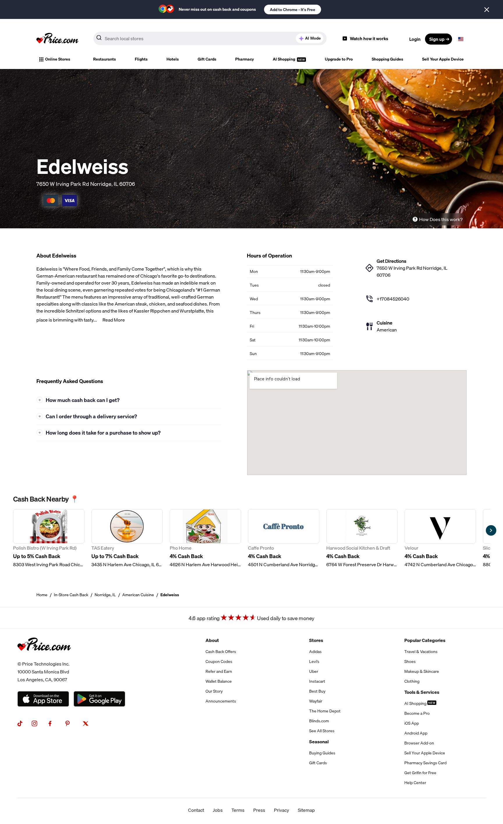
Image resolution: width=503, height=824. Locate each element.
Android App (415, 733)
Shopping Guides (387, 59)
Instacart (317, 681)
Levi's (314, 661)
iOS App (411, 723)
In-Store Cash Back (71, 594)
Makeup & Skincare (421, 671)
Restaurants (104, 59)
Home (41, 594)
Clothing (411, 681)
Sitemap (306, 810)
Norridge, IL (105, 594)
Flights (141, 59)
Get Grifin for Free (420, 773)
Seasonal (319, 741)
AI (313, 38)
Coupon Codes (219, 661)
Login (415, 39)
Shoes (410, 661)
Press (259, 810)
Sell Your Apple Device (443, 59)
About (212, 640)
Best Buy (317, 691)
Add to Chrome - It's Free (292, 9)
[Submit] (99, 39)
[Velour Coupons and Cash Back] (440, 538)
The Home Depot (325, 711)
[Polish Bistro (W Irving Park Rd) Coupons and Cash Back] (48, 538)
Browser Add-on (419, 743)
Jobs (218, 810)
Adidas (315, 651)
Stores (316, 640)
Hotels (173, 59)
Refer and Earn (219, 671)
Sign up (436, 39)
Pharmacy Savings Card (425, 763)
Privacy (281, 810)
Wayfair (315, 701)
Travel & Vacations (421, 651)
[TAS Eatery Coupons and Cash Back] (127, 538)
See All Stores (321, 731)
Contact (196, 810)
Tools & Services (421, 692)
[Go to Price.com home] (57, 39)
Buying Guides (322, 753)
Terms (238, 810)
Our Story (214, 691)
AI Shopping (284, 59)
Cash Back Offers (221, 651)
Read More (113, 320)
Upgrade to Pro (339, 59)
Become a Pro (417, 713)
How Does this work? (441, 219)
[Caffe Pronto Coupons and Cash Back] (283, 538)
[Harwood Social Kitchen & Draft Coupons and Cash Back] (362, 538)
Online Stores (57, 59)
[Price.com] (44, 656)
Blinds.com (319, 721)
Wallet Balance (219, 681)
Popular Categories (424, 640)
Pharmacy (244, 59)
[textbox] (460, 39)
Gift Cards (207, 59)
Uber (313, 671)
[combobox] (210, 38)
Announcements (221, 701)
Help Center (415, 782)
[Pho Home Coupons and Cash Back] (205, 538)
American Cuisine (138, 594)
